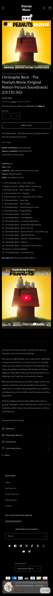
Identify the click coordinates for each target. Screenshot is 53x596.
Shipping (13, 101)
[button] (3, 8)
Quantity (5, 111)
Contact (8, 506)
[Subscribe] (45, 536)
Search (8, 482)
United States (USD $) (25, 569)
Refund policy (11, 500)
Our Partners (10, 488)
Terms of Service (12, 494)
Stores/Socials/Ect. (13, 521)
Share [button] (7, 455)
